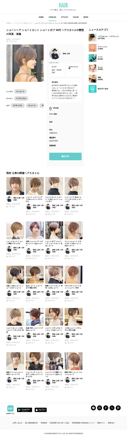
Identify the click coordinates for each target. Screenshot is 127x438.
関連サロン (101, 423)
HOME (41, 17)
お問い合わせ (17, 423)
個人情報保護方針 (31, 423)
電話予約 (65, 156)
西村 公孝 (66, 54)
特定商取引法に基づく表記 (59, 423)
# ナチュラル (21, 98)
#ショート (32, 105)
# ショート (20, 91)
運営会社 (111, 423)
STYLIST (64, 17)
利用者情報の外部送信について (83, 423)
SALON (76, 17)
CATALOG (52, 17)
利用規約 (44, 423)
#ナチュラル (17, 105)
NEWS (85, 17)
